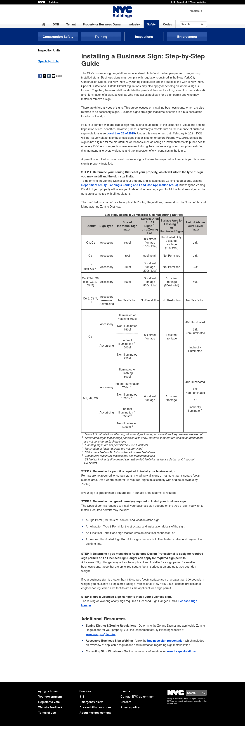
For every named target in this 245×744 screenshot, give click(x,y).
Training (101, 36)
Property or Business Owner (102, 24)
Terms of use (47, 712)
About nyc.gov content (95, 712)
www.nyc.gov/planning (101, 634)
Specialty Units (48, 61)
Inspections (144, 36)
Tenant (71, 24)
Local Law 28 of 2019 (121, 133)
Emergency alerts (91, 702)
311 (173, 2)
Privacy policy (130, 707)
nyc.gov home (48, 691)
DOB (56, 24)
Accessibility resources (95, 707)
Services (85, 691)
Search (206, 693)
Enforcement (187, 36)
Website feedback (50, 707)
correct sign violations (181, 651)
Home (44, 24)
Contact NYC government (138, 696)
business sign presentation (165, 640)
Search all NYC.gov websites (191, 2)
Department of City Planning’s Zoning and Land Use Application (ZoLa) (129, 185)
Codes (167, 24)
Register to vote (49, 702)
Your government (50, 696)
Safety (151, 24)
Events (125, 691)
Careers (126, 702)
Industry (134, 24)
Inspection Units (49, 50)
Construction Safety (58, 36)
